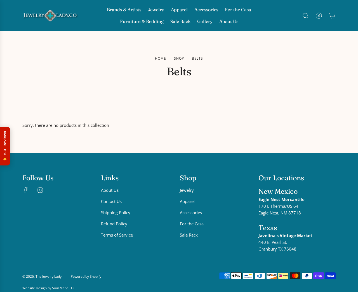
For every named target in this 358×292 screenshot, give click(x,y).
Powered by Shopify (86, 276)
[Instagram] (40, 190)
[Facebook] (25, 190)
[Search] (305, 15)
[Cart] (332, 15)
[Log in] (319, 15)
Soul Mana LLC (63, 288)
